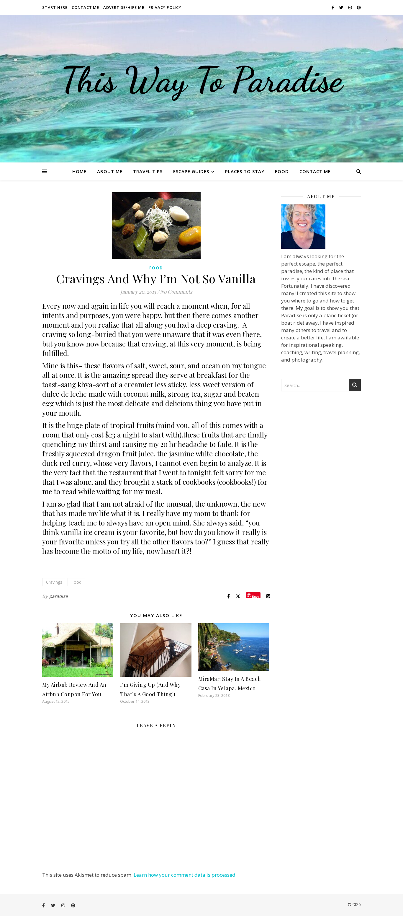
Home (79, 171)
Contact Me (85, 7)
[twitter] (341, 7)
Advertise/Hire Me (123, 7)
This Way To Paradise (201, 79)
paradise (58, 596)
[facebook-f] (333, 7)
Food (282, 171)
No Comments (176, 291)
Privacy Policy (164, 7)
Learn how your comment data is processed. (185, 874)
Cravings (54, 582)
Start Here (55, 7)
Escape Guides (191, 171)
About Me (109, 171)
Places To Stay (244, 171)
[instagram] (350, 7)
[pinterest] (359, 7)
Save (255, 596)
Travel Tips (148, 171)
